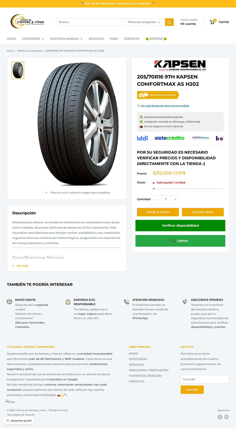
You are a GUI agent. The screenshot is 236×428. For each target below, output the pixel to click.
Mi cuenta (188, 24)
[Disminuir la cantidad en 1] (156, 199)
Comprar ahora (203, 212)
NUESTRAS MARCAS (64, 38)
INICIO (11, 38)
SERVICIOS (96, 38)
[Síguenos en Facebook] (220, 416)
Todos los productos (29, 50)
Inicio (10, 50)
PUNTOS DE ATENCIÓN (145, 375)
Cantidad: (144, 199)
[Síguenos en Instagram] (226, 416)
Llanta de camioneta (162, 94)
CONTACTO (131, 38)
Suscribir (192, 389)
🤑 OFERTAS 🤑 (156, 38)
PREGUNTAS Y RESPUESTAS (149, 370)
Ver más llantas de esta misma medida (165, 105)
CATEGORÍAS (31, 38)
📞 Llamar (180, 240)
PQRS (114, 38)
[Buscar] (169, 22)
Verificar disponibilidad (180, 225)
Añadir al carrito (157, 212)
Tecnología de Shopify (21, 414)
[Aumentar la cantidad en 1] (175, 199)
